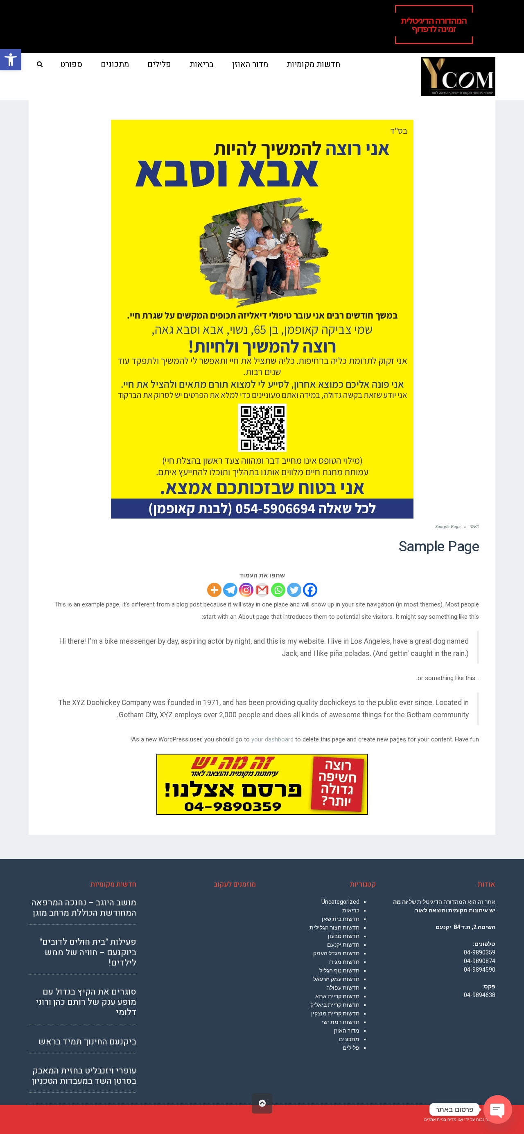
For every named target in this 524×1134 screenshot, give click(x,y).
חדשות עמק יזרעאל (336, 979)
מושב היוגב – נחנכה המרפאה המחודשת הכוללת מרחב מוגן (84, 907)
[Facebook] (310, 590)
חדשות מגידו (343, 962)
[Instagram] (246, 590)
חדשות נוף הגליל (339, 970)
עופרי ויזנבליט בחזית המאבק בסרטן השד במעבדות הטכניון (84, 1075)
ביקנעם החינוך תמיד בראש (87, 1041)
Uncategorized (340, 901)
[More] (214, 590)
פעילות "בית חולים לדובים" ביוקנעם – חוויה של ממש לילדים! (87, 952)
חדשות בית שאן (340, 919)
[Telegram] (230, 590)
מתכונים (349, 1039)
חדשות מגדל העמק (336, 953)
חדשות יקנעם (343, 944)
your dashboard (272, 739)
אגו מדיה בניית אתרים (443, 1119)
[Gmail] (262, 590)
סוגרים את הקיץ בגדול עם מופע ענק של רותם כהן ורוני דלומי (86, 1002)
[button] (10, 59)
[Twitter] (294, 590)
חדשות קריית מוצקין (335, 1013)
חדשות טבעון (343, 936)
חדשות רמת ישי (340, 1022)
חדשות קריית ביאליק (334, 1005)
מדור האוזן (346, 1030)
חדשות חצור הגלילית (334, 927)
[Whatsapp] (278, 590)
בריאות (350, 910)
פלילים (351, 1047)
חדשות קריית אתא (337, 996)
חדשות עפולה (342, 987)
